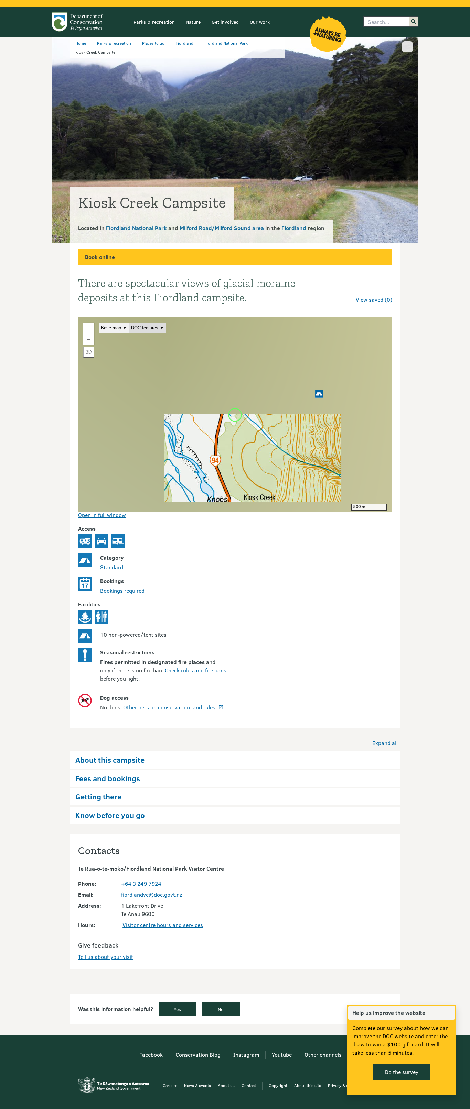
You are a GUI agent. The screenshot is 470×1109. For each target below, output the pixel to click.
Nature (193, 22)
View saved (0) (374, 299)
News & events (197, 1085)
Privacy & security (344, 1085)
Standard (111, 567)
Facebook (151, 1054)
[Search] (413, 21)
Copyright (278, 1085)
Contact (249, 1085)
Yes (177, 1009)
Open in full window (102, 514)
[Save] (384, 287)
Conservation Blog (198, 1054)
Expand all (385, 743)
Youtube (282, 1054)
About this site (307, 1085)
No (221, 1009)
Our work (260, 22)
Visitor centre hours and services (162, 924)
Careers (170, 1085)
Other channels (323, 1054)
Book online (100, 256)
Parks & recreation (154, 22)
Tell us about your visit (105, 956)
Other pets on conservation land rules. (170, 707)
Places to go (153, 43)
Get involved (225, 22)
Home (80, 43)
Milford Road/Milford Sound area (222, 228)
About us (226, 1085)
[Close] (449, 1013)
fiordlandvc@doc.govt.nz (151, 894)
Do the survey (401, 1071)
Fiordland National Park (226, 43)
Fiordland (184, 43)
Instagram (246, 1054)
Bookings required (122, 590)
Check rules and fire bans (195, 670)
